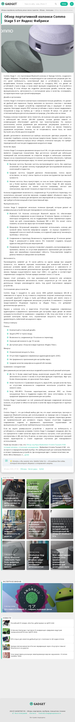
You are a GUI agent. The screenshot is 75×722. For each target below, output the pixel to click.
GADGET (11, 4)
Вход (64, 4)
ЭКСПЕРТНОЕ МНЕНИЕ (12, 581)
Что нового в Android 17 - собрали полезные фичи (28, 609)
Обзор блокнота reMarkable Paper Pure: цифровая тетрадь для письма (12, 562)
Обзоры (42, 10)
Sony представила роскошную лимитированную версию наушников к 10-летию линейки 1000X (37, 529)
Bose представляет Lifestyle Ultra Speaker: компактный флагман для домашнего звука (62, 561)
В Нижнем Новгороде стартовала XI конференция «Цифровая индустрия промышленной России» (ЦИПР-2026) (36, 495)
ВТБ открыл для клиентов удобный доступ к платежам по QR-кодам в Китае (62, 500)
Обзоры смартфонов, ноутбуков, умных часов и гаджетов (19, 10)
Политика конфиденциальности (49, 713)
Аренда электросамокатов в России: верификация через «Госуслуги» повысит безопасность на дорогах (13, 527)
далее (26, 455)
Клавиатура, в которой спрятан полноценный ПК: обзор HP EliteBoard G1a (62, 531)
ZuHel (41, 469)
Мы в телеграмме (21, 713)
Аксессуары (49, 10)
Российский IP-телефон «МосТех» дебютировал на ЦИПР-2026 (13, 501)
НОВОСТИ (7, 618)
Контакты (32, 713)
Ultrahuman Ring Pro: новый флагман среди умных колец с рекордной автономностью (36, 561)
